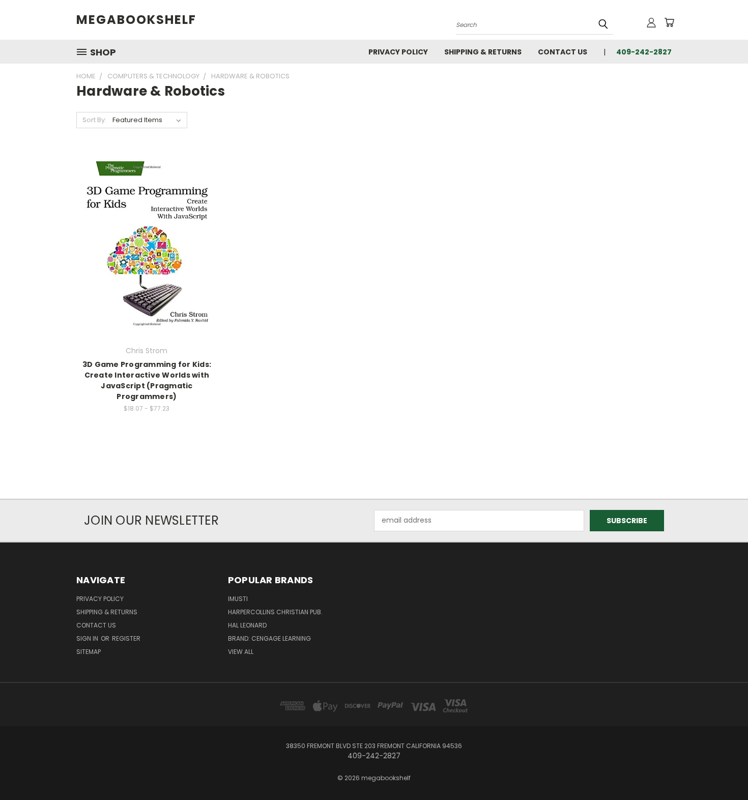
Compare (143, 244)
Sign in (88, 638)
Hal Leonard (247, 625)
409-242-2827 (644, 52)
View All (240, 651)
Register (126, 638)
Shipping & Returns (483, 52)
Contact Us (562, 52)
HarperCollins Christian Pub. (275, 612)
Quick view (146, 224)
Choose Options (147, 263)
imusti (238, 598)
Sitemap (88, 651)
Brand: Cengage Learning (269, 638)
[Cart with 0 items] (669, 22)
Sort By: (94, 120)
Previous (721, 768)
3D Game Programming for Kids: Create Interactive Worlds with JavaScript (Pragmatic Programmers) (146, 380)
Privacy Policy (398, 52)
